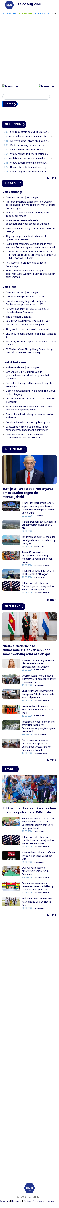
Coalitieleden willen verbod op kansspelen (28, 422)
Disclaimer (16, 1201)
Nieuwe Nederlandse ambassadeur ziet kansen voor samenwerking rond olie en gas (26, 650)
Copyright (5, 1201)
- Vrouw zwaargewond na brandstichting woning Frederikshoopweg (25, 163)
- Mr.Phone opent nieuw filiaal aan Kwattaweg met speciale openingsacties (25, 141)
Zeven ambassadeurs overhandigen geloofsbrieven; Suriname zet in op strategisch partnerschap (30, 274)
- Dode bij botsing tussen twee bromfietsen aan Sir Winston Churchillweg (25, 145)
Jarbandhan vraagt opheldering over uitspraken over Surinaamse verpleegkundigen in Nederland (39, 726)
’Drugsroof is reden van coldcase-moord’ (27, 329)
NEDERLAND (12, 607)
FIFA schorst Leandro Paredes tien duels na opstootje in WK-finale (29, 810)
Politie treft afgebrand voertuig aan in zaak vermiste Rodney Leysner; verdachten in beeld (30, 246)
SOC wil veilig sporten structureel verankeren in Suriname (35, 871)
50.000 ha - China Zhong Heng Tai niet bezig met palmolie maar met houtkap (29, 351)
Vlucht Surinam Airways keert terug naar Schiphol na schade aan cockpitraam (38, 694)
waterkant (39, 547)
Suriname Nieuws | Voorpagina (22, 197)
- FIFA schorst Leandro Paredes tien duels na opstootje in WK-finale (25, 136)
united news (39, 577)
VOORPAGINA (9, 13)
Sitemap (50, 1201)
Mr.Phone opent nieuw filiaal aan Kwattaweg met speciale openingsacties (29, 408)
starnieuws (39, 516)
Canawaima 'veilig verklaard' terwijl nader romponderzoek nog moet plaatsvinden (27, 428)
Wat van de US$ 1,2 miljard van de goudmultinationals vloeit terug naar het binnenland (27, 375)
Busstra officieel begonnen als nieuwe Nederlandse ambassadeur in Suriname (38, 664)
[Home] (9, 5)
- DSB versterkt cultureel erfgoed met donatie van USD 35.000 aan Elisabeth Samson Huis (25, 149)
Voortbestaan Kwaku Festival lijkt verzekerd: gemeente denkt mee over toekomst (39, 679)
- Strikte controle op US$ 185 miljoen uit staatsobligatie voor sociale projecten (25, 132)
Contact (27, 1201)
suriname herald (41, 565)
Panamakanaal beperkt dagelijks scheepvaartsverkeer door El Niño (39, 525)
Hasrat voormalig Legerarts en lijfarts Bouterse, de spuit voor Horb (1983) (26, 303)
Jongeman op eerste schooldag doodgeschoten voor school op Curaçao (27, 222)
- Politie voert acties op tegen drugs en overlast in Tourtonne (25, 158)
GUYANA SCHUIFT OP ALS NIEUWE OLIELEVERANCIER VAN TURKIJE (24, 436)
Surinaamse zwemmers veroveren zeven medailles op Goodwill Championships (38, 886)
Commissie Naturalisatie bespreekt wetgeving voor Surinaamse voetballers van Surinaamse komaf (36, 745)
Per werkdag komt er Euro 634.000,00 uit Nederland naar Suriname (27, 311)
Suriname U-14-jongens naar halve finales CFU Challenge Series (37, 902)
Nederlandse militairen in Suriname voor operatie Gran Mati (37, 710)
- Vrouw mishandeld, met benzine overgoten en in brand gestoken (25, 154)
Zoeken (10, 104)
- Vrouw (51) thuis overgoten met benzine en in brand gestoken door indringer (25, 171)
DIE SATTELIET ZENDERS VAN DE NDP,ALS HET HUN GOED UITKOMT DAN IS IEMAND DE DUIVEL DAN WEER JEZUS (31, 255)
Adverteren (38, 1201)
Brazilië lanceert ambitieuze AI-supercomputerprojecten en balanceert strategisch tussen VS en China (38, 508)
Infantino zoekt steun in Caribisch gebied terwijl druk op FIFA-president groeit (38, 586)
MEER (50, 13)
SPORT (9, 769)
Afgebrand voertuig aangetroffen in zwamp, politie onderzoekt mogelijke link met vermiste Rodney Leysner (30, 205)
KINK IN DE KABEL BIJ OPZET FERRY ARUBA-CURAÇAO (38, 573)
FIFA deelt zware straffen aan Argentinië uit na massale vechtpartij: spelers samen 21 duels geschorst (38, 823)
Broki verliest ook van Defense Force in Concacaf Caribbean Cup (38, 856)
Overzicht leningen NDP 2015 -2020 (25, 296)
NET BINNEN (25, 13)
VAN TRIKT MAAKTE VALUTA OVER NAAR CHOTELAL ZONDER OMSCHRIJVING (28, 323)
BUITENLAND (13, 449)
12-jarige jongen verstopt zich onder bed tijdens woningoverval (27, 238)
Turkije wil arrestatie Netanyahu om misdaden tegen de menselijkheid (27, 493)
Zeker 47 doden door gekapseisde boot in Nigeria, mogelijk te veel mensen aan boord (37, 557)
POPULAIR (40, 13)
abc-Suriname (40, 735)
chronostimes (40, 753)
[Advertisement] (29, 1049)
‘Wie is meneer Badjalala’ (19, 317)
